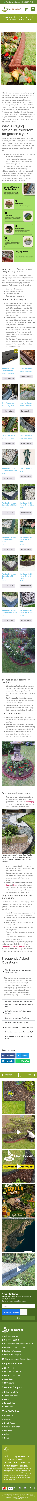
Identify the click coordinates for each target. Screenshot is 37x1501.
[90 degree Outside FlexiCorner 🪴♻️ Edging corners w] (18, 1269)
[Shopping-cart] (26, 9)
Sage (8, 885)
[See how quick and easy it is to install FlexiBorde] (18, 1132)
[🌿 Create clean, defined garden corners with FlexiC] (18, 1097)
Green (15, 885)
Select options (9, 378)
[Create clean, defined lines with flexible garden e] (18, 1166)
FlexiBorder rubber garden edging (14, 946)
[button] (33, 9)
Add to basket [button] (8, 478)
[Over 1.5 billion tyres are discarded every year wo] (18, 1235)
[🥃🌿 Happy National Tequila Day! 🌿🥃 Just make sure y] (18, 1201)
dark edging (29, 802)
